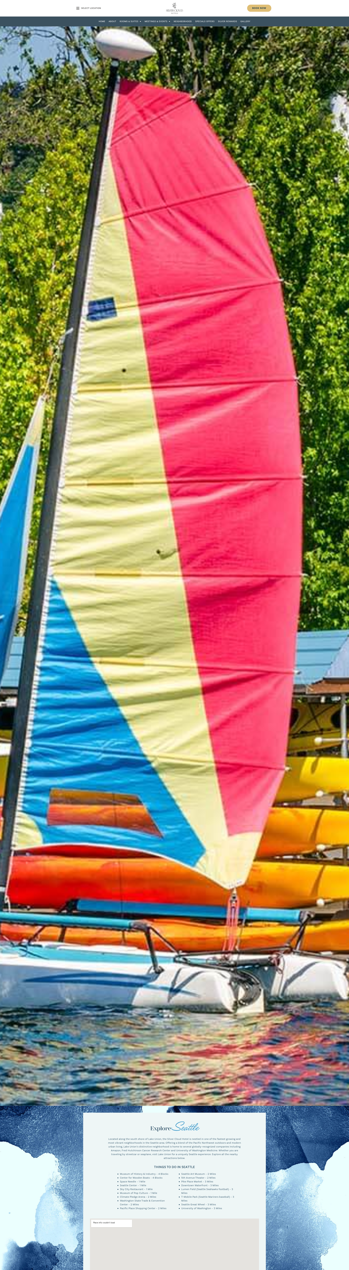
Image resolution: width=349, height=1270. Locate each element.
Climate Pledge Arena (132, 1196)
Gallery (245, 21)
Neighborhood (183, 21)
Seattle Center (128, 1185)
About (112, 21)
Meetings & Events (156, 21)
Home (102, 21)
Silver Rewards (227, 21)
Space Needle (128, 1181)
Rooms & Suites (129, 21)
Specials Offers (205, 21)
